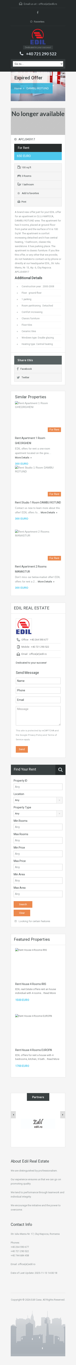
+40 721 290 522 (41, 54)
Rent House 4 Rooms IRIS (30, 984)
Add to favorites (30, 193)
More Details (22, 457)
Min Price (19, 847)
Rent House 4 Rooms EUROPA (33, 1050)
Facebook (26, 368)
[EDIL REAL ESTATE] (38, 37)
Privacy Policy (35, 735)
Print (23, 201)
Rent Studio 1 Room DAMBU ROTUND (38, 502)
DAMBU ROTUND (38, 88)
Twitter (25, 377)
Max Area (20, 887)
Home (18, 88)
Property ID (20, 780)
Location (19, 794)
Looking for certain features (34, 921)
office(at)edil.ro (48, 3)
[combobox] (38, 800)
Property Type (22, 807)
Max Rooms (21, 834)
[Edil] (38, 1123)
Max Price (20, 861)
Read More (49, 993)
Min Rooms (20, 820)
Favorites (39, 21)
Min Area (19, 874)
